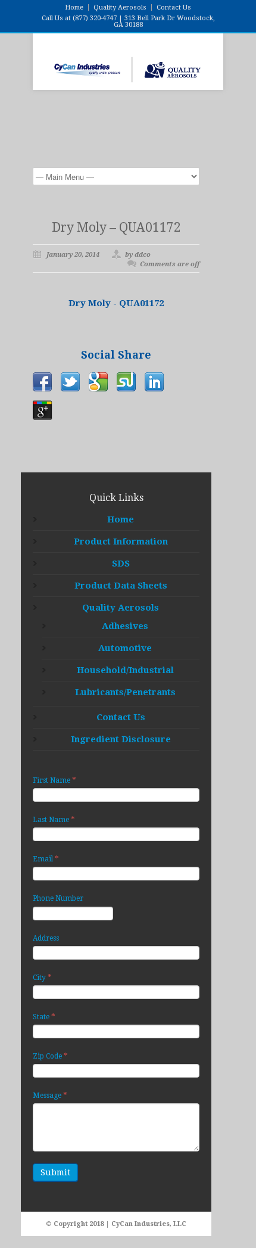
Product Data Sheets (120, 585)
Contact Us (174, 7)
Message (50, 1095)
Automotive (125, 648)
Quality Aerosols (119, 7)
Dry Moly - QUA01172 (116, 303)
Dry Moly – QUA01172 (116, 227)
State (44, 1016)
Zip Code (50, 1055)
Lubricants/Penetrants (125, 692)
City (42, 977)
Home (74, 7)
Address (46, 938)
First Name (54, 780)
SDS (121, 563)
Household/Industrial (125, 670)
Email (46, 858)
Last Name (54, 819)
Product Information (121, 541)
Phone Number (58, 898)
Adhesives (125, 626)
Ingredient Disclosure (121, 739)
